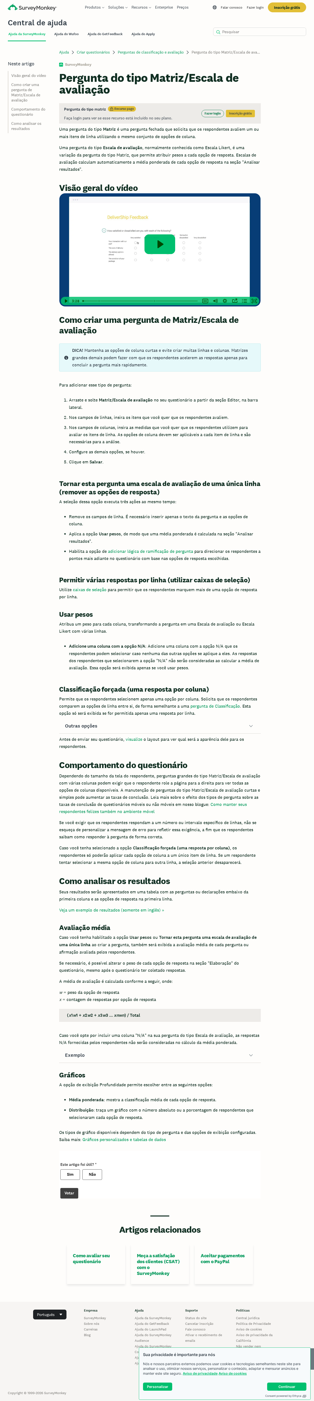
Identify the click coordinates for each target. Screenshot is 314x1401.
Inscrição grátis (287, 7)
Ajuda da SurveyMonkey (153, 1318)
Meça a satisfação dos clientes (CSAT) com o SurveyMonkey (158, 1264)
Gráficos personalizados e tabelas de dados (124, 1139)
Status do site (196, 1318)
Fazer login (255, 7)
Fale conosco (195, 1329)
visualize (134, 739)
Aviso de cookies (233, 1373)
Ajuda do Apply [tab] (143, 34)
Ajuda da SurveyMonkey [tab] (26, 34)
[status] (160, 113)
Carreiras (91, 1329)
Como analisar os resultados (26, 126)
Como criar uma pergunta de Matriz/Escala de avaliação (25, 92)
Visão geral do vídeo (28, 75)
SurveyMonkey (95, 1318)
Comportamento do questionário (28, 112)
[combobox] (49, 1314)
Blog (87, 1335)
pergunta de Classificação (215, 706)
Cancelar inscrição (199, 1323)
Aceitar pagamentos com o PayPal (223, 1258)
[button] (160, 726)
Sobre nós (91, 1323)
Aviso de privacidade (200, 1373)
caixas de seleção (89, 589)
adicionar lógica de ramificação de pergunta (150, 551)
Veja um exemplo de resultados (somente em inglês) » (111, 910)
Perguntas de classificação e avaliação (151, 52)
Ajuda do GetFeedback (152, 1323)
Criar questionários (93, 52)
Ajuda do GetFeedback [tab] (105, 34)
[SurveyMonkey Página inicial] (32, 8)
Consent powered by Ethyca (283, 1396)
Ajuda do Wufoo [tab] (66, 34)
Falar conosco (231, 7)
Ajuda (64, 52)
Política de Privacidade (253, 1323)
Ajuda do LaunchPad (150, 1329)
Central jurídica (248, 1318)
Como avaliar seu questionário (91, 1258)
